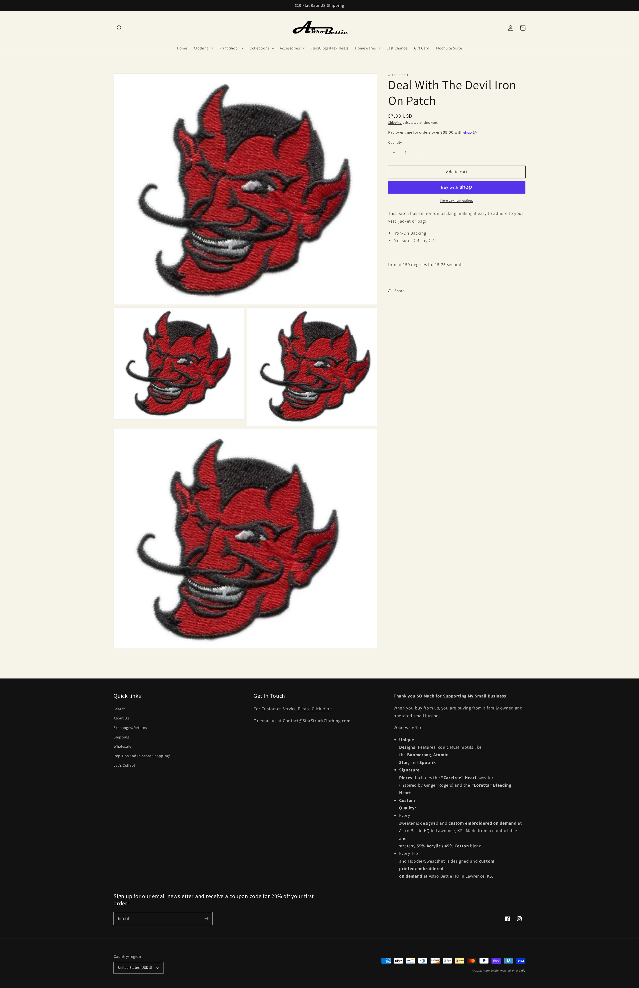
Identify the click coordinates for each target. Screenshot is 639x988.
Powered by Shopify (512, 970)
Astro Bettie (490, 970)
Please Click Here (315, 708)
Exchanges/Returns (130, 727)
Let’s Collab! (124, 765)
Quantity (395, 142)
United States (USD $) (135, 967)
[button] (120, 28)
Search (120, 708)
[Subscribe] (206, 918)
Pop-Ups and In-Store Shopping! (142, 755)
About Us (121, 717)
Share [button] (399, 290)
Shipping (395, 122)
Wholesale (123, 746)
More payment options (456, 200)
